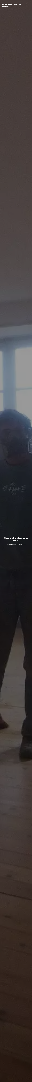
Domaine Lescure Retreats (11, 5)
